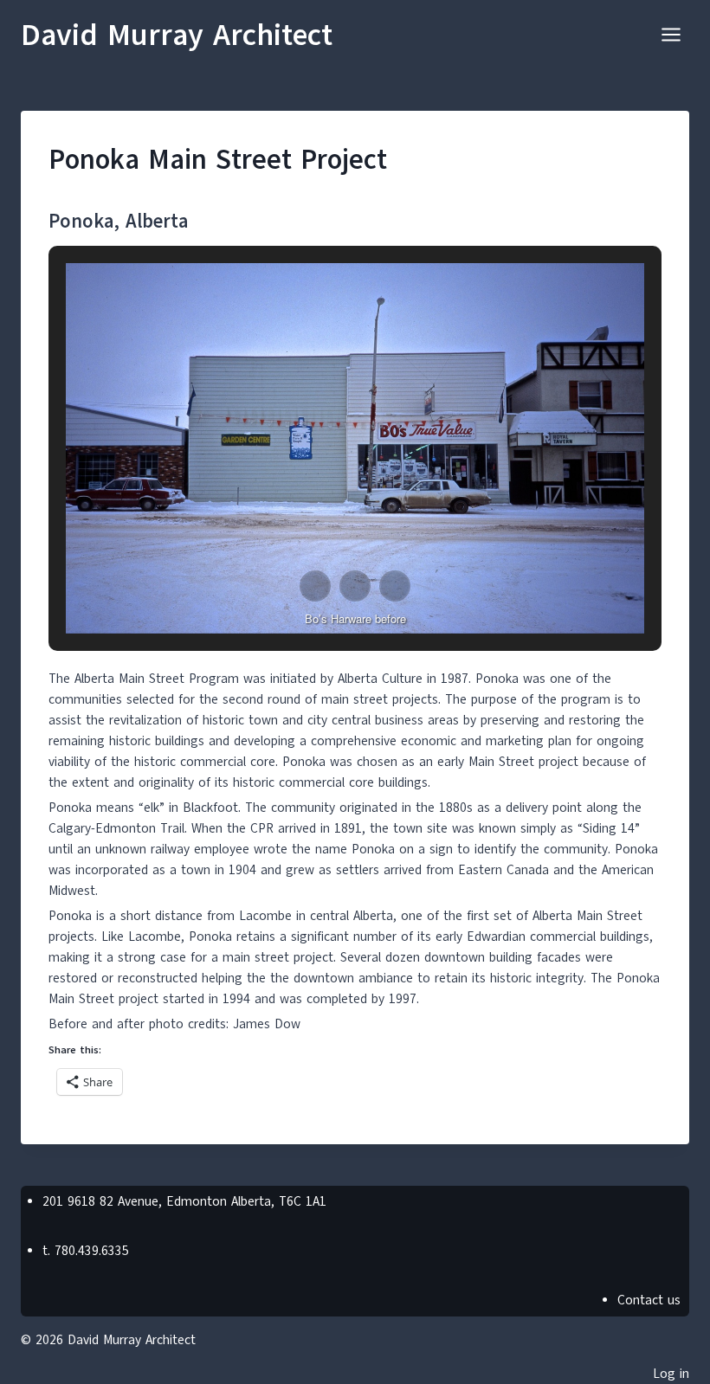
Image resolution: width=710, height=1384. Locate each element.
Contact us (649, 1300)
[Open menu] (670, 34)
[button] (315, 586)
